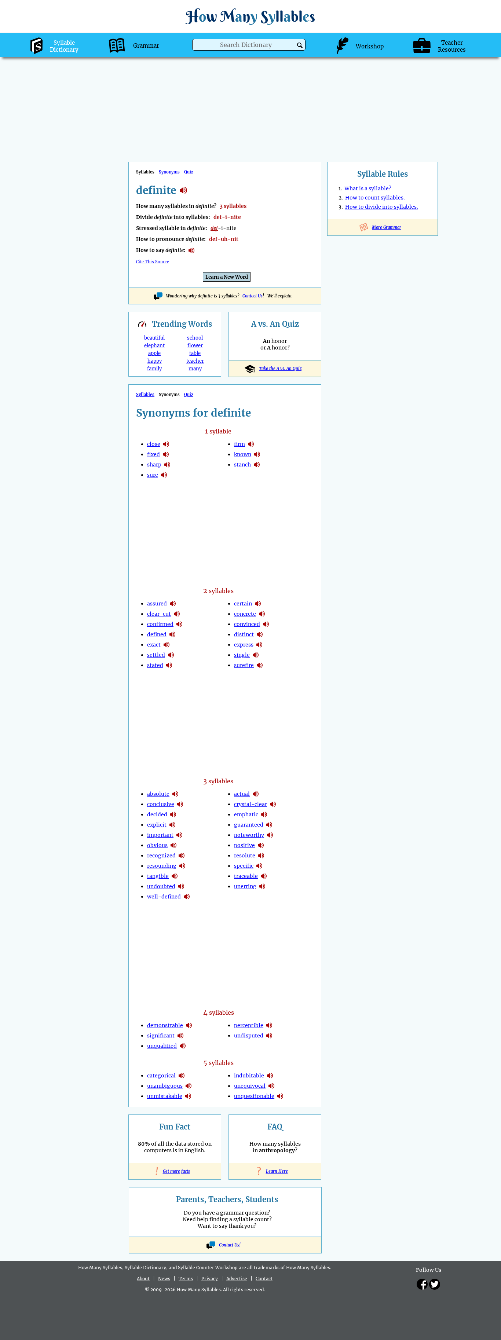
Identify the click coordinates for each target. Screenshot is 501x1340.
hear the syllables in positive (261, 845)
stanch (242, 464)
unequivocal (250, 1086)
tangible (158, 876)
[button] (300, 45)
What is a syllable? (367, 188)
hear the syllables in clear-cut (177, 614)
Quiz (188, 172)
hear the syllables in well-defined (187, 896)
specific (243, 866)
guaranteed (248, 824)
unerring (245, 886)
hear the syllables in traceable (264, 876)
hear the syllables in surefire (260, 665)
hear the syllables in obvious (173, 845)
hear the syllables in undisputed (269, 1035)
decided (157, 814)
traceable (246, 876)
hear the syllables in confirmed (179, 624)
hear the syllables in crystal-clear (273, 804)
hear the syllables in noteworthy (270, 835)
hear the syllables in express (259, 645)
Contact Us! (230, 1245)
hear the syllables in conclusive (180, 804)
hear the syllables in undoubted (181, 886)
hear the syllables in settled (171, 655)
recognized (161, 855)
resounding (161, 866)
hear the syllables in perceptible (269, 1025)
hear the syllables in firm (251, 444)
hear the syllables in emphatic (264, 814)
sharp (154, 464)
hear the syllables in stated (169, 665)
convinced (247, 624)
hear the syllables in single (256, 655)
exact (154, 644)
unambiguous (165, 1086)
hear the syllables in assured (173, 603)
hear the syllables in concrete (262, 614)
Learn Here (275, 1171)
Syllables (145, 394)
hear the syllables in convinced (266, 624)
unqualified (162, 1046)
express (243, 644)
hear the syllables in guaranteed (269, 825)
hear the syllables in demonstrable (189, 1025)
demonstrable (165, 1025)
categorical (161, 1075)
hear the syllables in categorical (181, 1075)
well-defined (164, 896)
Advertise (236, 1278)
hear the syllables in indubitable (270, 1075)
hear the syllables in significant (180, 1035)
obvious (157, 845)
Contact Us (252, 296)
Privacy (209, 1278)
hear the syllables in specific (259, 866)
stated (155, 665)
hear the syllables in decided (173, 814)
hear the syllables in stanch (257, 465)
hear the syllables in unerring (262, 886)
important (160, 835)
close (153, 444)
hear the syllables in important (179, 835)
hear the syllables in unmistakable (188, 1096)
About (143, 1278)
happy (154, 361)
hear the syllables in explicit (172, 825)
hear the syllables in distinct (260, 634)
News (164, 1278)
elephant (154, 346)
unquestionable (254, 1096)
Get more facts (175, 1171)
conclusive (160, 804)
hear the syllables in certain (258, 603)
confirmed (160, 624)
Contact (264, 1278)
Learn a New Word (226, 277)
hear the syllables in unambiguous (188, 1086)
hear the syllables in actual (256, 794)
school (195, 338)
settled (156, 655)
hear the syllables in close (166, 444)
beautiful (154, 338)
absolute (158, 794)
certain (243, 603)
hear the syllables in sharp (167, 465)
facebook (422, 1284)
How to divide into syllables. (381, 207)
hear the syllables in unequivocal (271, 1086)
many (195, 369)
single (242, 655)
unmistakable (164, 1096)
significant (161, 1035)
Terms (186, 1278)
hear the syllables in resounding (182, 866)
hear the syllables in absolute (175, 794)
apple (154, 353)
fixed (153, 454)
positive (244, 845)
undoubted (161, 886)
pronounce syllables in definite (191, 250)
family (154, 369)
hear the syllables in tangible (175, 876)
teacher (195, 361)
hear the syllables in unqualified (183, 1046)
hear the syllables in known (257, 454)
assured (157, 603)
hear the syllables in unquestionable (280, 1096)
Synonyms (169, 172)
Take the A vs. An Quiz (280, 368)
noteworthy (249, 835)
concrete (245, 614)
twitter (434, 1284)
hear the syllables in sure (164, 475)
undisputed (248, 1035)
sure (152, 475)
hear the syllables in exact (166, 645)
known (242, 454)
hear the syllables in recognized (181, 855)
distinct (244, 634)
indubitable (249, 1075)
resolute (244, 855)
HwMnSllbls (250, 16)
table (195, 353)
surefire (244, 665)
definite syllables (183, 190)
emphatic (246, 814)
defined (157, 634)
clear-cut (159, 614)
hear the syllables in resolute (261, 855)
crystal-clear (250, 804)
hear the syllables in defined (172, 634)
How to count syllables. (375, 197)
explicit (157, 824)
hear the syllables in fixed (166, 454)
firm (239, 444)
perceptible (248, 1025)
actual (242, 794)
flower (195, 346)
